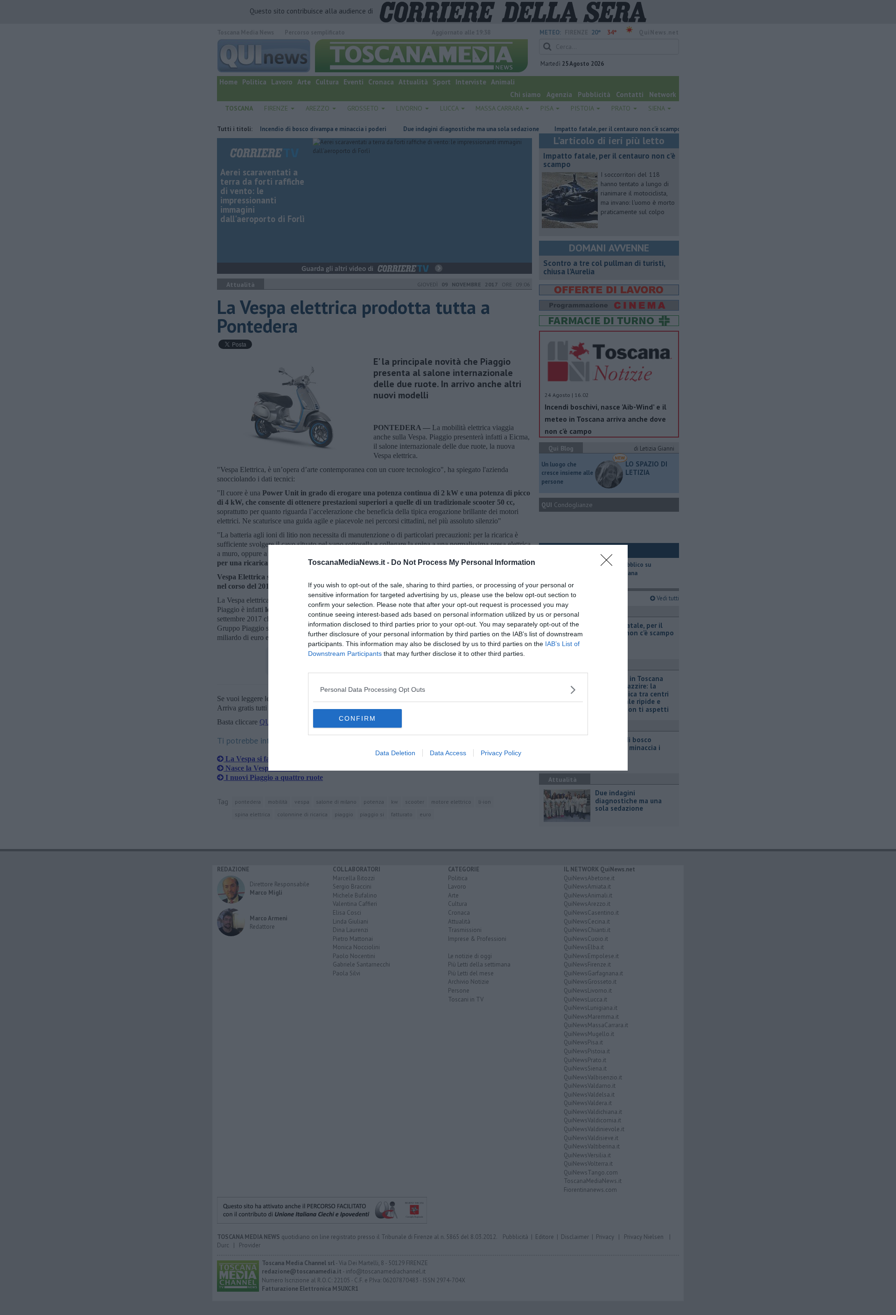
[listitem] (448, 690)
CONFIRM (357, 718)
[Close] (609, 563)
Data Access (448, 753)
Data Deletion (395, 753)
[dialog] (448, 658)
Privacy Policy (501, 753)
